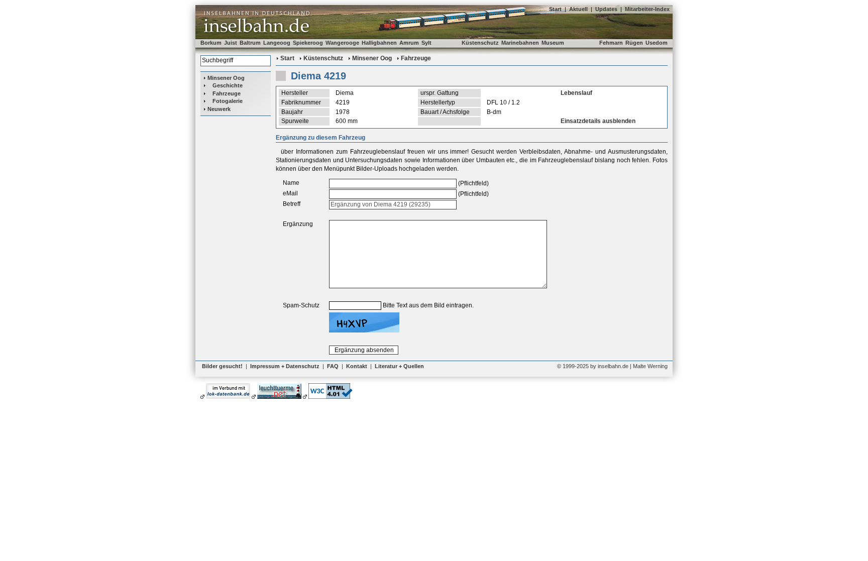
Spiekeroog (308, 43)
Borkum (211, 43)
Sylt (426, 43)
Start (555, 9)
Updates (606, 9)
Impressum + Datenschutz (284, 366)
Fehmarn (611, 43)
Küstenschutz (480, 43)
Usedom (656, 43)
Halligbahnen (379, 43)
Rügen (634, 43)
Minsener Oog (226, 78)
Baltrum (250, 43)
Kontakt (356, 366)
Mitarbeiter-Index (647, 9)
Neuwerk (219, 109)
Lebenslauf (576, 92)
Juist (230, 43)
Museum (552, 43)
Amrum (409, 43)
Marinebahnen (520, 43)
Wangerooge (342, 43)
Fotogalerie (227, 101)
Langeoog (276, 43)
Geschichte (227, 85)
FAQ (333, 366)
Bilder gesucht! (222, 366)
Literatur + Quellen (399, 366)
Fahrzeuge (226, 93)
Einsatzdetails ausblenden (598, 121)
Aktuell (578, 9)
